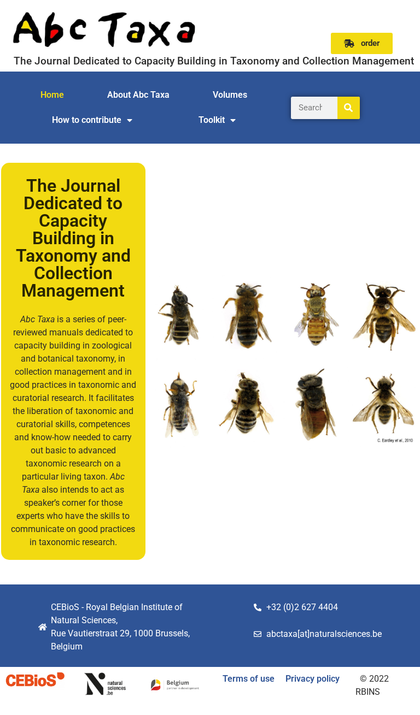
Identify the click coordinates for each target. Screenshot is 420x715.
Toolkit (212, 120)
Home (52, 95)
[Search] (348, 108)
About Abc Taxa (138, 95)
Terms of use (249, 678)
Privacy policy (312, 678)
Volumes (230, 95)
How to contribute (86, 120)
